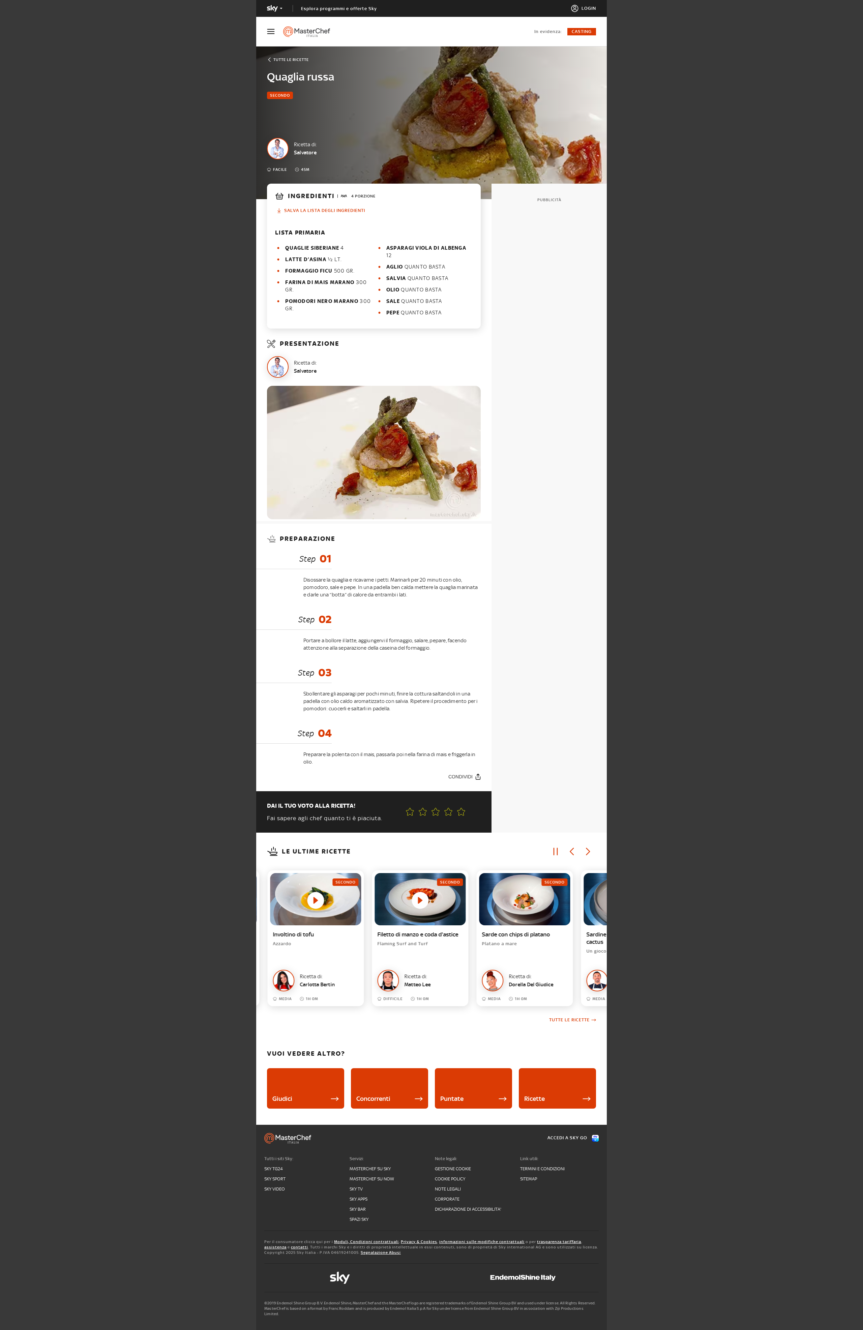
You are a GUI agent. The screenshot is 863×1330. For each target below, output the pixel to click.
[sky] (340, 1278)
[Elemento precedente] (572, 851)
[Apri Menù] (275, 31)
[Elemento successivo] (588, 851)
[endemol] (523, 1278)
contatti (299, 1247)
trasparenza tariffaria (559, 1241)
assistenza (275, 1247)
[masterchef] (310, 31)
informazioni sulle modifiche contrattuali (482, 1241)
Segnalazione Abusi (381, 1252)
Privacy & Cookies (419, 1241)
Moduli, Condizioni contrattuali (366, 1241)
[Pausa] (555, 851)
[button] (461, 812)
